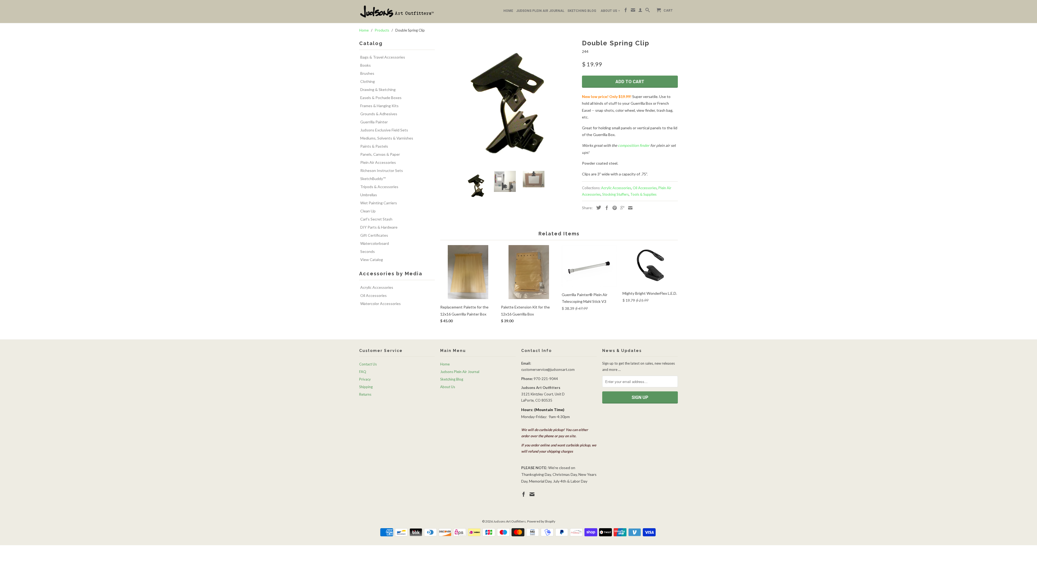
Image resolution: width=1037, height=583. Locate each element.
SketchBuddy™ (373, 178)
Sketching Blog (581, 11)
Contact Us (368, 364)
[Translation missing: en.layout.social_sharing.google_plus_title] (621, 208)
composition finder (633, 145)
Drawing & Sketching (378, 89)
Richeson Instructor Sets (381, 170)
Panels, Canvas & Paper (380, 154)
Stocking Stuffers (615, 194)
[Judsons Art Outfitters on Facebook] (626, 11)
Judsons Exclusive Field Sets (384, 130)
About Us (610, 11)
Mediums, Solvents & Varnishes (386, 138)
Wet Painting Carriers (378, 203)
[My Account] (640, 11)
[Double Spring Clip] (508, 102)
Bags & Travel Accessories (382, 57)
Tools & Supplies (643, 194)
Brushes (367, 73)
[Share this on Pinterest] (613, 208)
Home (508, 11)
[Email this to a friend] (628, 208)
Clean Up (368, 211)
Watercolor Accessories (380, 303)
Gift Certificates (374, 235)
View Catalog (371, 259)
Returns (365, 394)
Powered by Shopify (541, 521)
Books (365, 65)
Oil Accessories (373, 295)
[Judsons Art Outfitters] (397, 11)
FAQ (362, 372)
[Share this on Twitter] (597, 207)
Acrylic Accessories (376, 287)
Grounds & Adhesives (378, 113)
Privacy (365, 379)
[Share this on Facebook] (605, 208)
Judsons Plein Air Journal (540, 11)
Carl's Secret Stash (376, 219)
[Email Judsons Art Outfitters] (633, 11)
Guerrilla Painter (374, 122)
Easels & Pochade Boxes (381, 97)
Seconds (367, 251)
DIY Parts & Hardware (379, 227)
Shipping (366, 387)
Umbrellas (368, 194)
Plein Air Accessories (378, 162)
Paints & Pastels (374, 146)
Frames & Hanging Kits (379, 105)
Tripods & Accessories (379, 186)
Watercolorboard (374, 243)
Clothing (367, 81)
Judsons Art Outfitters (509, 521)
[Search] (647, 11)
